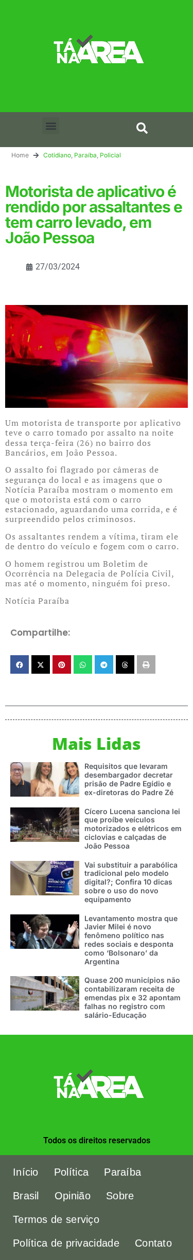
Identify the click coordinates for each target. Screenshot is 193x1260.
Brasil (26, 1195)
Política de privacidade (66, 1243)
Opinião (73, 1195)
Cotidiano (57, 155)
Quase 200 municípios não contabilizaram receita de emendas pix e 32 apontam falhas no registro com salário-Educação (132, 997)
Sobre (120, 1195)
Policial (110, 155)
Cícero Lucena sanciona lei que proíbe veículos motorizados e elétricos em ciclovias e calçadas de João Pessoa (133, 828)
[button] (50, 125)
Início (26, 1172)
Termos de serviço (56, 1219)
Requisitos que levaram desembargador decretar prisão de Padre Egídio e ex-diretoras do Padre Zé (128, 779)
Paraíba (85, 155)
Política (71, 1172)
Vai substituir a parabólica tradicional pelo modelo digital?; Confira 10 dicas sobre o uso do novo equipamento (131, 882)
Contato (153, 1243)
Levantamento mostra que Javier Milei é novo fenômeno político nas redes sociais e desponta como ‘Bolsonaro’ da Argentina (131, 940)
